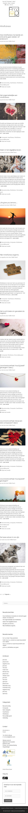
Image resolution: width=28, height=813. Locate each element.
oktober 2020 (6, 675)
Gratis (13, 1)
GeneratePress (21, 811)
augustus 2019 (6, 689)
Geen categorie (6, 710)
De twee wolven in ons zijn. (9, 537)
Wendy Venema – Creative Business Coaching (16, 808)
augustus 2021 (6, 663)
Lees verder (3, 78)
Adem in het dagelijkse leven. (10, 150)
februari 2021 (6, 671)
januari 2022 (5, 661)
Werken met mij (7, 740)
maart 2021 (5, 669)
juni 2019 (5, 691)
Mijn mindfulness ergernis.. (9, 255)
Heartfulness (13, 82)
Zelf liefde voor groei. (13, 647)
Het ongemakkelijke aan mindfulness (8, 96)
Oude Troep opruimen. (12, 638)
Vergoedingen (6, 747)
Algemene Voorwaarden (9, 742)
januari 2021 (5, 673)
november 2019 (6, 687)
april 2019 (5, 693)
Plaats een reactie (5, 86)
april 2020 (5, 681)
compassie (4, 526)
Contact (12, 3)
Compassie (4, 137)
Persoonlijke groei (4, 84)
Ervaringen (9, 1)
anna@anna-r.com (10, 737)
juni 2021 (5, 665)
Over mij (4, 1)
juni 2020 (5, 677)
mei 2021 (5, 667)
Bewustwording (5, 82)
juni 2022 (5, 659)
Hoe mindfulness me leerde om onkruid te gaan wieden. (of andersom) (11, 37)
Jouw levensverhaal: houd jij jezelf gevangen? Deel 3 (12, 366)
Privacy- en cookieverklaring (10, 745)
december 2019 (6, 685)
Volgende (7, 594)
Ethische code (6, 743)
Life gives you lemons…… (8, 203)
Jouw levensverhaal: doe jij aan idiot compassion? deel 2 (11, 422)
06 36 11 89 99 (8, 735)
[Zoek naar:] (15, 603)
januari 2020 (6, 683)
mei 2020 (5, 679)
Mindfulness (20, 82)
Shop (9, 3)
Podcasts (5, 3)
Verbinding (5, 717)
